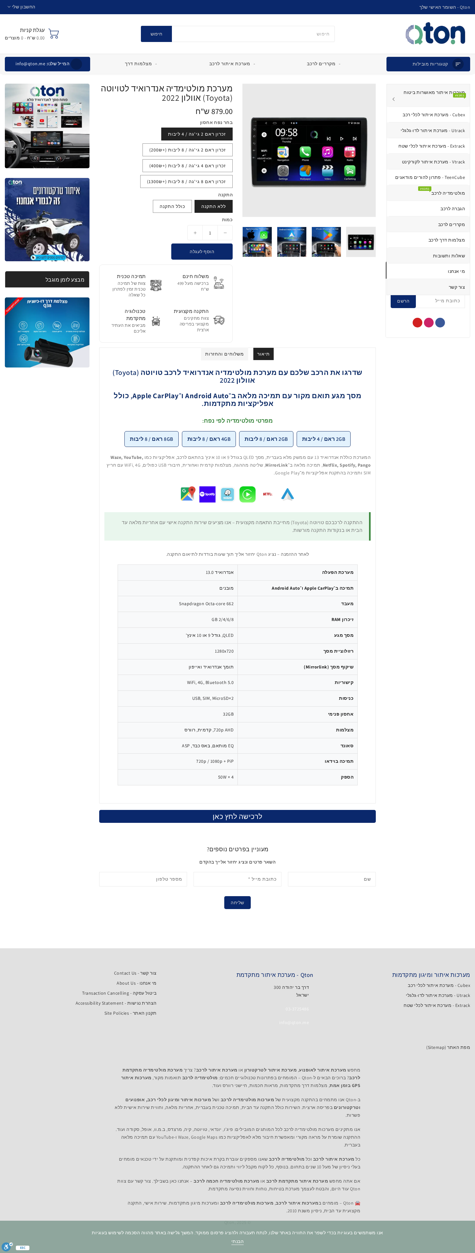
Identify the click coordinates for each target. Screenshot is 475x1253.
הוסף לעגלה (202, 251)
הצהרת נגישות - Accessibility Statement (116, 1003)
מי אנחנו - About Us (137, 983)
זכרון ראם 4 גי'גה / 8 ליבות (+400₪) (187, 166)
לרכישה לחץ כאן (238, 816)
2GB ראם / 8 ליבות (266, 439)
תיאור (263, 354)
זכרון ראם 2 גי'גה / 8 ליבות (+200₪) (187, 150)
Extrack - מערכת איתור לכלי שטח (437, 1005)
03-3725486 (297, 1009)
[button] (21, 7)
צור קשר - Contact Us (135, 973)
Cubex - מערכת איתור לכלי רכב (439, 985)
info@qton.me (42, 64)
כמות (227, 219)
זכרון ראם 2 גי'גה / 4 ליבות (197, 134)
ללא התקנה (213, 206)
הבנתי (237, 1241)
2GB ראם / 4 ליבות (323, 439)
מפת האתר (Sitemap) (448, 1047)
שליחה (237, 903)
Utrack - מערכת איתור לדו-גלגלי (438, 995)
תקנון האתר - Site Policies (130, 1013)
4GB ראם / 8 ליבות (209, 439)
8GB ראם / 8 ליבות (151, 439)
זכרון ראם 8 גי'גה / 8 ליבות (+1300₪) (186, 181)
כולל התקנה (172, 206)
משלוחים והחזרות (224, 354)
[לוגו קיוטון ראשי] (435, 34)
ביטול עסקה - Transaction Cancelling (119, 993)
